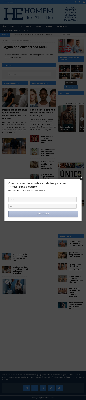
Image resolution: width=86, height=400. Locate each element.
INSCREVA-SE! (43, 214)
